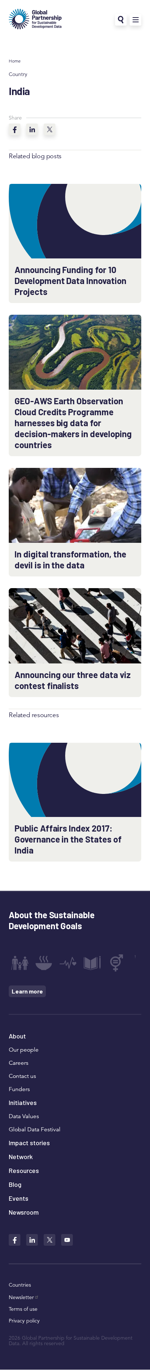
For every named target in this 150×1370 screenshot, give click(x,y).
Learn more (27, 991)
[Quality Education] (92, 963)
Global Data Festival (34, 1129)
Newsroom (24, 1212)
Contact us (22, 1076)
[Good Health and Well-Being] (68, 963)
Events (18, 1198)
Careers (18, 1063)
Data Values (24, 1116)
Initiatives (23, 1102)
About (17, 1036)
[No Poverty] (20, 963)
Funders (19, 1089)
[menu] (135, 20)
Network (21, 1157)
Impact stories (29, 1143)
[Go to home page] (35, 20)
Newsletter (21, 1297)
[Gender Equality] (116, 963)
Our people (24, 1049)
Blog (15, 1184)
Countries (20, 1285)
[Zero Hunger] (44, 963)
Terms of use (23, 1309)
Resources (24, 1170)
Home (15, 61)
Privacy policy (24, 1320)
